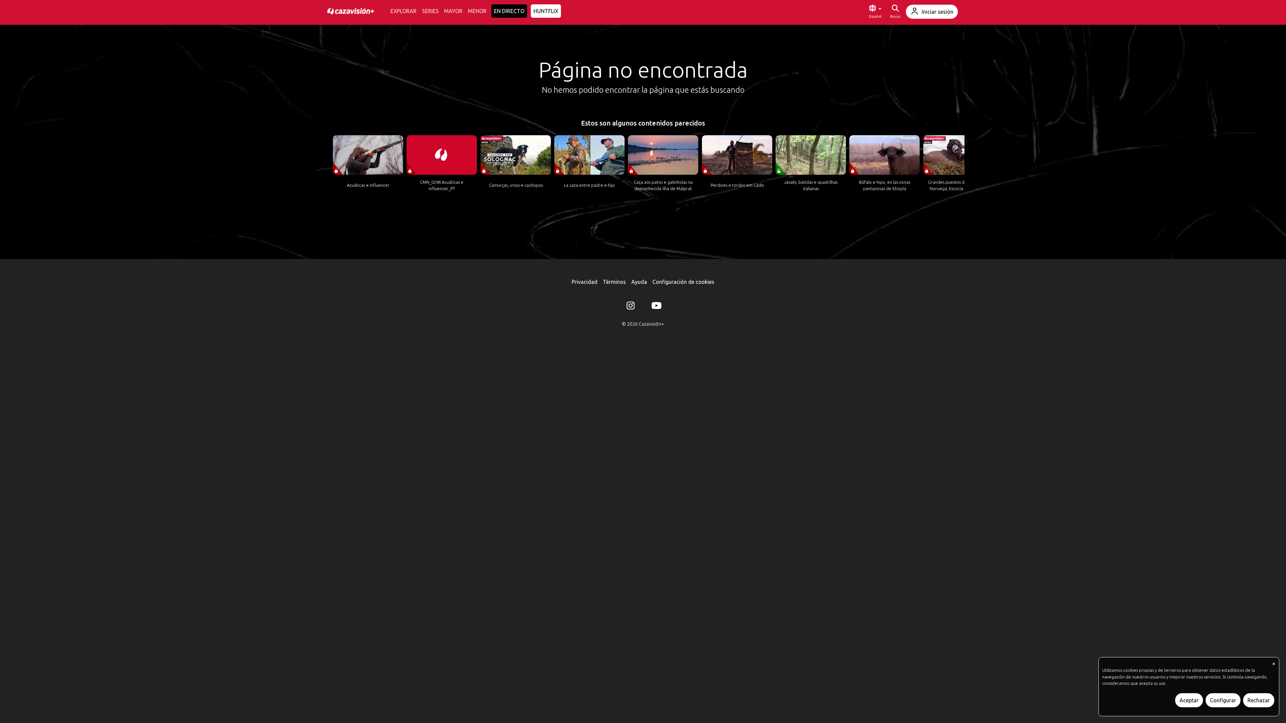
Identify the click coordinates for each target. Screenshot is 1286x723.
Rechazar (1258, 700)
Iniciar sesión (937, 12)
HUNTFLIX (545, 11)
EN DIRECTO (509, 11)
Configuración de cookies (683, 282)
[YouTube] (655, 307)
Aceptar (1189, 700)
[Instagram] (630, 307)
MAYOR (453, 11)
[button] (875, 11)
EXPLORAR (403, 11)
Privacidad (584, 282)
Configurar (1223, 700)
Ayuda (639, 282)
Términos (614, 282)
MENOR (477, 11)
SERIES (430, 11)
